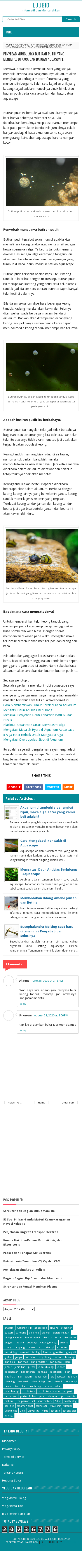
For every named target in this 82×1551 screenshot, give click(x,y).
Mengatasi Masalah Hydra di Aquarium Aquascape (38, 729)
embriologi (11, 1352)
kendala (42, 1371)
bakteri (9, 1332)
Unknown (25, 1015)
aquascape (21, 44)
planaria (52, 1396)
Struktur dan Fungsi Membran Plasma (30, 1286)
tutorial (67, 1405)
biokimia (34, 1332)
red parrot (22, 1401)
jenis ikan (19, 1366)
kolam (28, 1376)
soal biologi (70, 1401)
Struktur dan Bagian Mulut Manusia (29, 1211)
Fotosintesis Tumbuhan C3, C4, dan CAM (31, 1261)
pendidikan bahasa (49, 1391)
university (33, 1410)
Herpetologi (45, 1357)
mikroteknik (55, 1381)
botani (20, 1342)
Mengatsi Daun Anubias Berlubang (27, 710)
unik (22, 1410)
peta (42, 1396)
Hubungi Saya (11, 1480)
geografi (71, 1352)
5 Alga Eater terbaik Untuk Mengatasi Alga (33, 735)
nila (16, 1386)
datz (40, 1347)
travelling (55, 1405)
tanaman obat (25, 1405)
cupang (20, 1347)
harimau (30, 1357)
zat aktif (55, 1410)
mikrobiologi (38, 1381)
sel (33, 1401)
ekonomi (62, 1347)
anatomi (9, 1327)
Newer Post (14, 1102)
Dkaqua (24, 981)
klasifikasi (10, 1376)
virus (45, 1410)
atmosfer (66, 1327)
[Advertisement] (41, 1151)
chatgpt (9, 1347)
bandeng (21, 1332)
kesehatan (56, 1371)
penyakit (68, 1391)
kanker (61, 1366)
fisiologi (35, 1352)
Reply (22, 1003)
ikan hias (10, 1361)
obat (23, 1386)
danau (31, 1347)
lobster (61, 1376)
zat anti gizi (69, 1410)
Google (14, 787)
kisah (67, 1371)
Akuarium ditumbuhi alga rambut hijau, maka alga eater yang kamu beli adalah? (47, 811)
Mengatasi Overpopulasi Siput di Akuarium (33, 739)
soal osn (9, 1405)
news (8, 1386)
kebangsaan (11, 1371)
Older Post (68, 1102)
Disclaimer (9, 1441)
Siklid (58, 1401)
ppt (62, 1396)
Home (8, 44)
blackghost (70, 1337)
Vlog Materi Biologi (14, 1498)
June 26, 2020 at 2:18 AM (47, 981)
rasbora (9, 1401)
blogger (9, 1342)
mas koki (22, 1381)
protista (70, 1396)
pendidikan (28, 1391)
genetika (58, 1352)
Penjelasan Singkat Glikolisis (24, 1269)
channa (64, 1342)
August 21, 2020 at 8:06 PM (51, 1015)
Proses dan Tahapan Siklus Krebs (27, 1253)
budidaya (32, 1342)
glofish (8, 1357)
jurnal (31, 1366)
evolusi (24, 1352)
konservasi (41, 1376)
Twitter (52, 787)
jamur (8, 1366)
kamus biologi (46, 1366)
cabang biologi (48, 1342)
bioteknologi (32, 1337)
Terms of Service (13, 1457)
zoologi (9, 1415)
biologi (46, 1332)
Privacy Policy (11, 1449)
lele (52, 1376)
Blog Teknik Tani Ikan (16, 1514)
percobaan (11, 1396)
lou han (72, 1376)
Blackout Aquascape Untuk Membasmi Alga (34, 725)
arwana (54, 1327)
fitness (47, 1352)
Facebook (33, 787)
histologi (70, 1357)
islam (68, 1361)
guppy (18, 1357)
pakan (57, 1386)
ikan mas (22, 1361)
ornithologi (35, 1386)
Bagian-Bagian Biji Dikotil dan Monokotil (33, 1278)
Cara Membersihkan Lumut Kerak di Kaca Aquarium (39, 705)
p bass (48, 1386)
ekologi (49, 1347)
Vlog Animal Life (12, 1506)
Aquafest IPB (24, 1327)
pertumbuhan (28, 1396)
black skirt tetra (52, 1337)
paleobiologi (12, 1391)
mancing (10, 1381)
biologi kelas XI (61, 1332)
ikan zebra (55, 1361)
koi (20, 1376)
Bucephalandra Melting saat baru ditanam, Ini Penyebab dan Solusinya (46, 931)
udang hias (11, 1410)
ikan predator (39, 1361)
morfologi (71, 1381)
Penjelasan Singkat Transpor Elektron (30, 1232)
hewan (58, 1357)
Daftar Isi (8, 1465)
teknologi (41, 1405)
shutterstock (45, 1401)
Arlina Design (29, 1542)
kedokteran (28, 1371)
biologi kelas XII (13, 1337)
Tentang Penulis (13, 1472)
